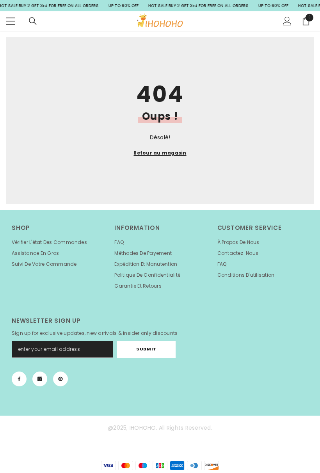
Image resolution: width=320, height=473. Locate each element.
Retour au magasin (159, 152)
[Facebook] (19, 379)
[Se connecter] (287, 21)
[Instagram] (39, 379)
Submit (146, 349)
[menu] (10, 21)
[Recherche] (32, 21)
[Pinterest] (60, 379)
